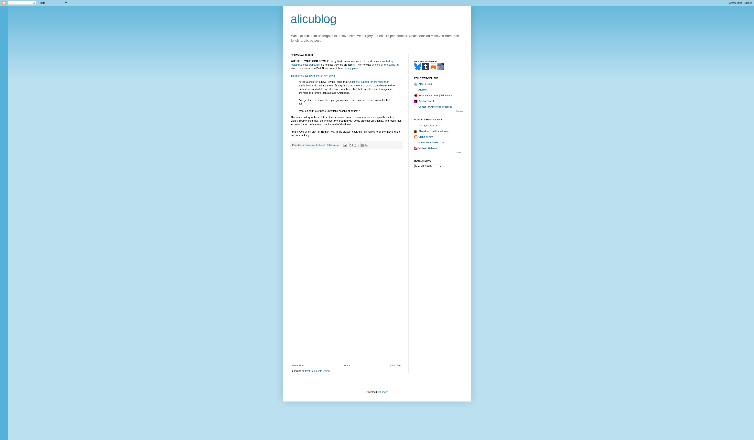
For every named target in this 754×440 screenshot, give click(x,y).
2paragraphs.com (428, 125)
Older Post (396, 365)
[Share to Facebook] (362, 145)
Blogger (383, 392)
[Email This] (351, 145)
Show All (459, 111)
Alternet (422, 89)
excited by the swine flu (385, 64)
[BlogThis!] (355, 145)
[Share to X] (359, 145)
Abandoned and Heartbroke (433, 131)
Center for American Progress (435, 106)
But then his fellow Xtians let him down (313, 75)
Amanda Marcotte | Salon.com (435, 95)
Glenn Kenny (425, 137)
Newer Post (298, 365)
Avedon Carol (426, 101)
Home (347, 365)
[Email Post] (344, 145)
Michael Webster (427, 148)
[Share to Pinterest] (366, 145)
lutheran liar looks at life (431, 142)
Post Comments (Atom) (317, 371)
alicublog (314, 19)
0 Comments (333, 145)
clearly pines (351, 68)
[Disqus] (347, 207)
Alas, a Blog (425, 84)
